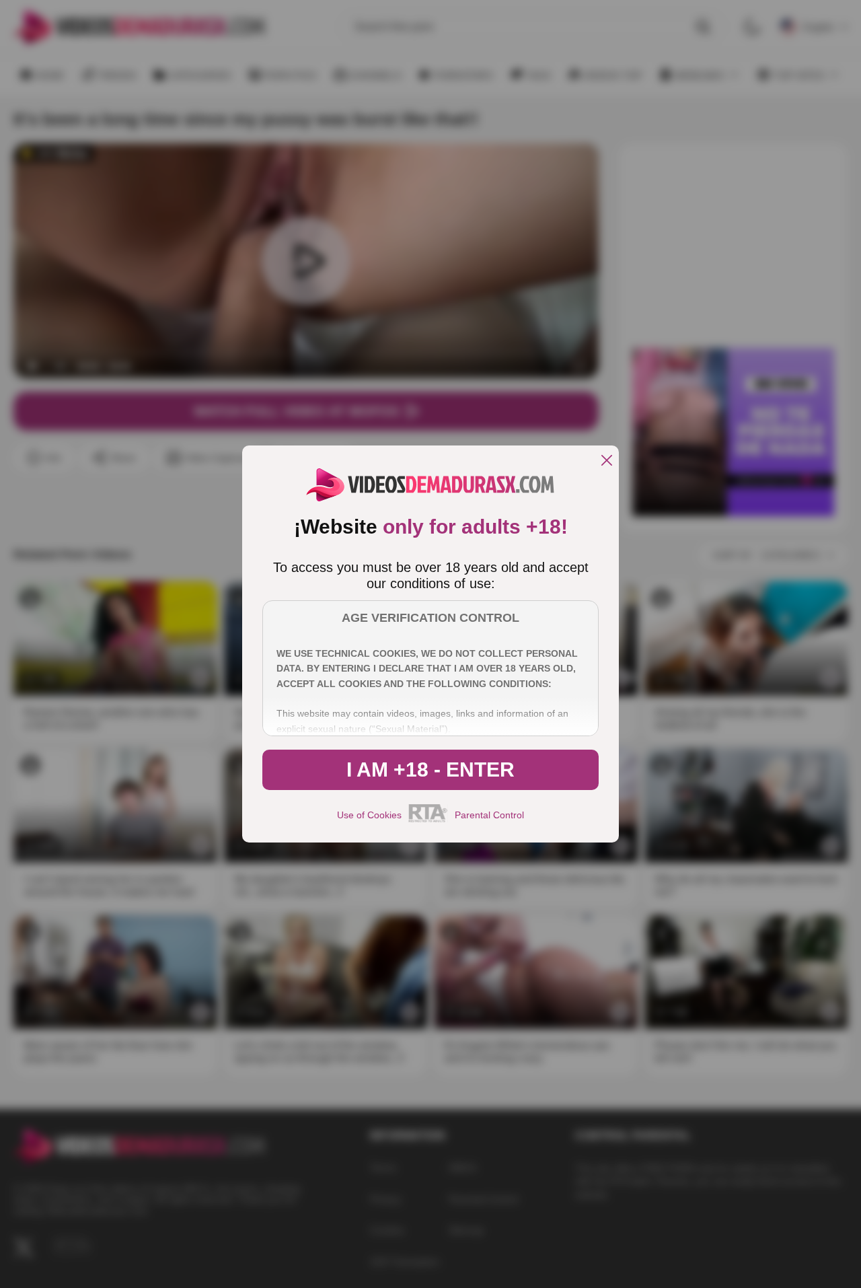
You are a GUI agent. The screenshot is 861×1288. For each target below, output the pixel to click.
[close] (606, 461)
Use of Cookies (369, 815)
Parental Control (489, 815)
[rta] (428, 820)
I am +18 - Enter (430, 769)
